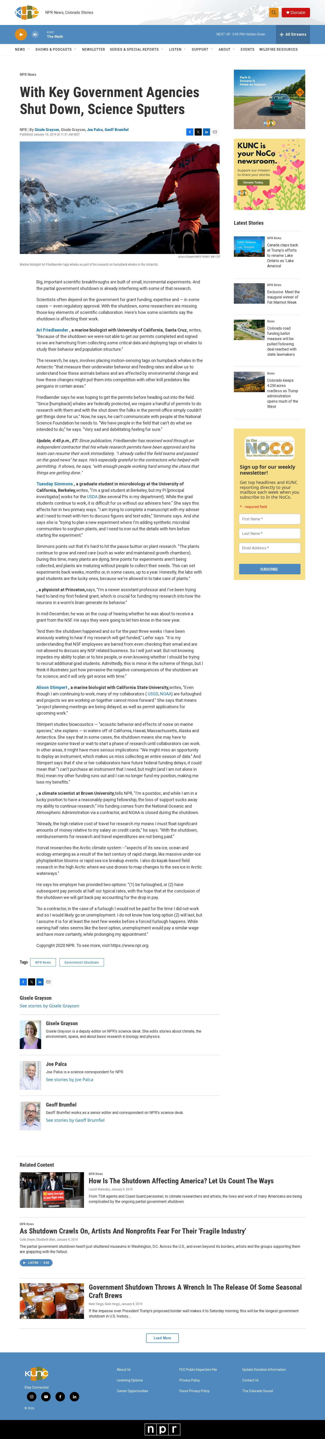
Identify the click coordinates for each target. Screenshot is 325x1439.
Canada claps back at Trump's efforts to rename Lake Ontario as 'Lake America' (282, 255)
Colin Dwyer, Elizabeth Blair (37, 1239)
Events (248, 49)
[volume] (35, 34)
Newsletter (93, 49)
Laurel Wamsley (99, 1189)
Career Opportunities (132, 1391)
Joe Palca (95, 129)
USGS (153, 693)
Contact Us (250, 1380)
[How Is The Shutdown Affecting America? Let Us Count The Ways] (52, 1190)
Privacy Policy (189, 1380)
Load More (162, 1338)
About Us (124, 1369)
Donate (298, 12)
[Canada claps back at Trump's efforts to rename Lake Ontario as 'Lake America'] (249, 246)
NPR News (28, 74)
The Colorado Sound (257, 1391)
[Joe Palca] (30, 1075)
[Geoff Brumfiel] (30, 1116)
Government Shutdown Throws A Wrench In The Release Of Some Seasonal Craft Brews (195, 1291)
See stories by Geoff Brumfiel (75, 1120)
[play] (21, 34)
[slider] (43, 34)
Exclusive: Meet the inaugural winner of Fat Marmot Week (283, 297)
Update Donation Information (264, 1369)
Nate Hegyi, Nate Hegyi (104, 1304)
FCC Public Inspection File (198, 1369)
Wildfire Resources (278, 49)
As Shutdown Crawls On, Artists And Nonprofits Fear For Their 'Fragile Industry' (133, 1231)
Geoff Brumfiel (116, 129)
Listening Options (130, 1380)
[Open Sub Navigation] (29, 49)
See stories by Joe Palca (69, 1079)
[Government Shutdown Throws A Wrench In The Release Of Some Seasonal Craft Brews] (52, 1301)
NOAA (165, 693)
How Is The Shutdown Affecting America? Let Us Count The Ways (181, 1181)
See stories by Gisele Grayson (49, 1006)
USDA (92, 496)
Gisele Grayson (47, 129)
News (271, 321)
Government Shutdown (81, 962)
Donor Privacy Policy (194, 1391)
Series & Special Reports (134, 49)
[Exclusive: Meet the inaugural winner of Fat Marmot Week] (249, 293)
